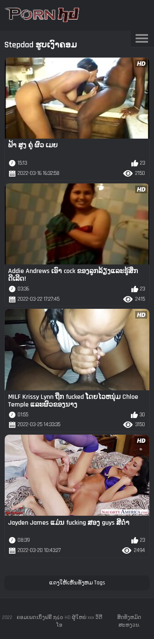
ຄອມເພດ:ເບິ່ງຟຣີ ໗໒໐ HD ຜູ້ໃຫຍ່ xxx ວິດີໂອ (59, 621)
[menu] (141, 39)
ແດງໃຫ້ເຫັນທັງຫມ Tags (77, 582)
